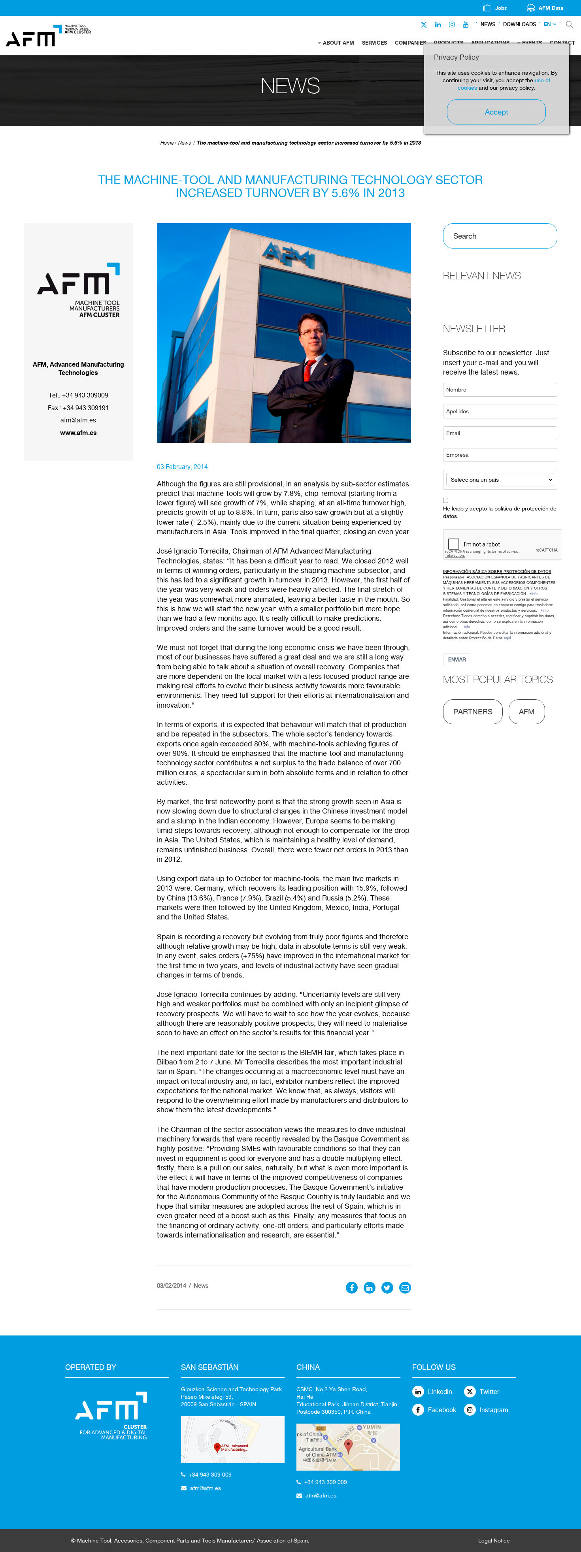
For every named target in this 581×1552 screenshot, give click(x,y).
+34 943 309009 (85, 395)
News (488, 24)
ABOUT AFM (338, 43)
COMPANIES (410, 43)
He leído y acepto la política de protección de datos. (499, 512)
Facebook (442, 1410)
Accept (496, 111)
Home (167, 143)
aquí (507, 638)
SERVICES (374, 43)
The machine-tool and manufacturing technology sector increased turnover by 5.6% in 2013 (309, 142)
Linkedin (440, 1392)
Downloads (519, 24)
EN (547, 24)
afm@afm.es (78, 420)
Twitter (489, 1392)
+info (534, 594)
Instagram (494, 1410)
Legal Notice (494, 1540)
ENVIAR (457, 660)
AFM (527, 711)
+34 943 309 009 (210, 1474)
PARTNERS (472, 711)
